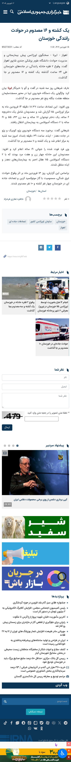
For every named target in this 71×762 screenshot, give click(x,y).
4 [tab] (5, 446)
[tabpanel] (35, 479)
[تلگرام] (65, 723)
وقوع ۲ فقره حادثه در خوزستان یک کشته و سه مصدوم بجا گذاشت (19, 307)
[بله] (41, 723)
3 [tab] (9, 446)
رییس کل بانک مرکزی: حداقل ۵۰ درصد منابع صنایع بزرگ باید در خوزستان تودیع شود (34, 660)
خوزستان (31, 191)
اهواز (63, 228)
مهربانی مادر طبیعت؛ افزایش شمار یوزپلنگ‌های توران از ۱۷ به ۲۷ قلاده (33, 633)
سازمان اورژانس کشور (41, 222)
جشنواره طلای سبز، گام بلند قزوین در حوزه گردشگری (39, 603)
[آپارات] (47, 723)
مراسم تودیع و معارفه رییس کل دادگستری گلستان (39, 677)
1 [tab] (17, 446)
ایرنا (40, 12)
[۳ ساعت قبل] (35, 472)
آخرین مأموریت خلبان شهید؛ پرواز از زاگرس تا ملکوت (39, 617)
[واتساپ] (29, 729)
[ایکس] (59, 723)
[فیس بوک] (11, 723)
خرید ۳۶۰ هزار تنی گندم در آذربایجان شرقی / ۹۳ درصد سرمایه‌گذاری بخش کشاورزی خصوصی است (37, 669)
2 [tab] (13, 446)
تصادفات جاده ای (17, 222)
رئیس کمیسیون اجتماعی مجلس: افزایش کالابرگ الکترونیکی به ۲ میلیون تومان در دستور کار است (33, 610)
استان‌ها (42, 191)
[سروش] (23, 723)
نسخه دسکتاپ (35, 712)
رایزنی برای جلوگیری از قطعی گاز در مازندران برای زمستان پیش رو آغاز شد (34, 624)
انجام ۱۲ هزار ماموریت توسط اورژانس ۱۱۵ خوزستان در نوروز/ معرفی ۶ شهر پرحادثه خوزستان (52, 307)
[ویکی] (35, 729)
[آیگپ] (35, 723)
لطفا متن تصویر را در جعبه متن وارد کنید (48, 413)
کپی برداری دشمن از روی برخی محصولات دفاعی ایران (40, 500)
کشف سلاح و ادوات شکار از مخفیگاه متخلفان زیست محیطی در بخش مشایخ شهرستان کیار (34, 651)
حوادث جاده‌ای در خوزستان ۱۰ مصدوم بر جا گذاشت (53, 346)
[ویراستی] (17, 723)
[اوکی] (41, 729)
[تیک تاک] (5, 723)
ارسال (7, 428)
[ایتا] (29, 723)
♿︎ (62, 753)
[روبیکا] (53, 723)
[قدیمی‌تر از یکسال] (52, 288)
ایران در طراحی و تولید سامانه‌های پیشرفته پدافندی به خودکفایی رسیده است (38, 642)
